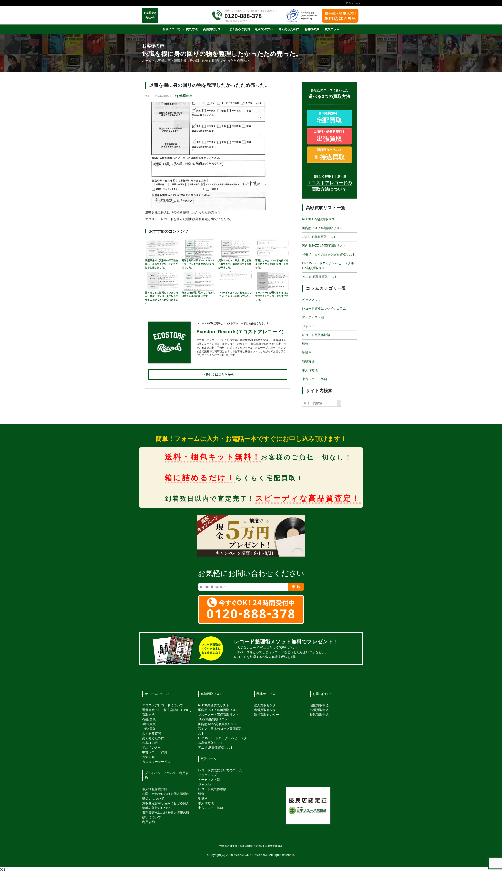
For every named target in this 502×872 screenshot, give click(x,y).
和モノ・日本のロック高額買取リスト (328, 254)
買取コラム (208, 759)
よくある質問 (151, 733)
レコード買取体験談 (316, 335)
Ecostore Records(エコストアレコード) (240, 331)
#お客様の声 (183, 96)
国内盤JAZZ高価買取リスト (217, 724)
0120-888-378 (243, 16)
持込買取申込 (319, 714)
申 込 (296, 587)
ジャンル (308, 326)
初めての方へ (151, 747)
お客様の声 (150, 743)
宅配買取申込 (319, 705)
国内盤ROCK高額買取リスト (322, 228)
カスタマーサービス (156, 761)
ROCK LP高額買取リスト (320, 219)
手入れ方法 (310, 370)
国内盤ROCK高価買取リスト (218, 710)
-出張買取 (149, 724)
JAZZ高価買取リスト (213, 719)
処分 (305, 344)
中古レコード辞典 (314, 379)
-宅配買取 (149, 719)
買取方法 (308, 361)
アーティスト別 (313, 317)
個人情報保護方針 (154, 789)
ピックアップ (311, 300)
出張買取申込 (319, 710)
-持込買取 (149, 728)
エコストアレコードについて (162, 705)
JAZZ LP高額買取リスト (319, 237)
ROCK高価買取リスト (213, 705)
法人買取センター (266, 705)
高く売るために (153, 738)
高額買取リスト (212, 694)
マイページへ (353, 3)
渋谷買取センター (266, 714)
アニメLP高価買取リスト (319, 276)
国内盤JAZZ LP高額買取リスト (324, 245)
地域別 (306, 352)
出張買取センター (266, 710)
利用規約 (148, 822)
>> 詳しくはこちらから (217, 374)
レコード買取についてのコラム (324, 308)
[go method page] (354, 648)
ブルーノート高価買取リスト (218, 714)
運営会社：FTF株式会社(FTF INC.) (166, 710)
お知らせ (148, 757)
